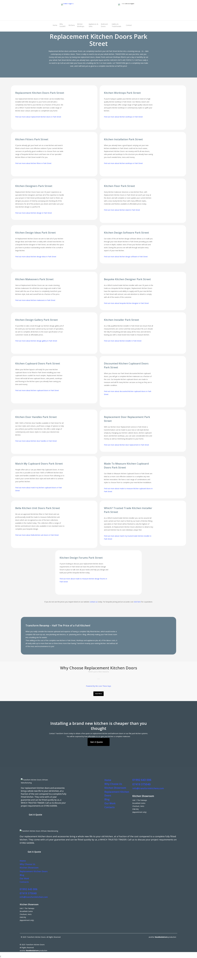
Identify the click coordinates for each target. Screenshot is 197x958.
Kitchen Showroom (115, 787)
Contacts (109, 807)
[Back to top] (98, 953)
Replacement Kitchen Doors (34, 871)
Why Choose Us (113, 784)
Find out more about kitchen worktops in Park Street (123, 117)
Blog (107, 799)
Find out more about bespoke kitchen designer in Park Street (126, 303)
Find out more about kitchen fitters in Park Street (33, 163)
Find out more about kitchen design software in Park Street (126, 256)
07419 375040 (141, 784)
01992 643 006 (141, 780)
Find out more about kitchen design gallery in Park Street (36, 341)
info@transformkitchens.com (148, 788)
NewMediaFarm (161, 937)
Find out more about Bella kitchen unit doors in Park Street (37, 535)
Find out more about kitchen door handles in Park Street (36, 441)
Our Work (109, 803)
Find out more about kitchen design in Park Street (33, 213)
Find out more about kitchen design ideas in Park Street (35, 256)
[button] (98, 693)
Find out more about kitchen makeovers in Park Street (35, 300)
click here (137, 602)
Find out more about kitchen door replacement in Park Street (126, 445)
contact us (93, 602)
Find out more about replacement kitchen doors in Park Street (38, 117)
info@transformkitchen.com (34, 897)
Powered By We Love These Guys (98, 686)
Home (107, 780)
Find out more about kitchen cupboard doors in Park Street (37, 390)
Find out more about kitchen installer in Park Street (122, 341)
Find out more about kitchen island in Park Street (122, 210)
